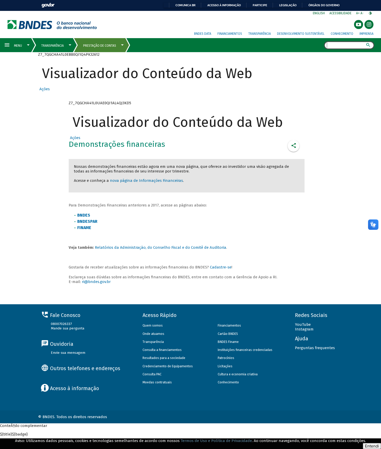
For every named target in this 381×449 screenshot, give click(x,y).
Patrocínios (226, 358)
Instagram (304, 329)
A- (362, 13)
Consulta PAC (152, 374)
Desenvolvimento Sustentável (300, 34)
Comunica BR (185, 5)
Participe (260, 5)
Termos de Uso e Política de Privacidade (216, 440)
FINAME (84, 227)
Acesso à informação (224, 5)
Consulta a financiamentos (162, 350)
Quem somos (153, 325)
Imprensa (366, 34)
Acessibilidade (340, 13)
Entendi (372, 446)
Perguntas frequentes (315, 348)
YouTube (303, 324)
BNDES (83, 215)
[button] (44, 89)
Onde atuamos (153, 334)
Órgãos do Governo (324, 5)
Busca (319, 45)
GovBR (47, 5)
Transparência (259, 34)
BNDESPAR (87, 221)
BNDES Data (202, 34)
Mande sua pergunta (67, 328)
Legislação (288, 5)
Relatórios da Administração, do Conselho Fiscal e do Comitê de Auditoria (160, 247)
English (319, 13)
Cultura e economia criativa (238, 374)
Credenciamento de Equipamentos (168, 366)
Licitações (225, 366)
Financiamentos (229, 34)
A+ (358, 13)
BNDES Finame (228, 342)
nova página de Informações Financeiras (146, 180)
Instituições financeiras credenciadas (245, 350)
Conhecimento (342, 34)
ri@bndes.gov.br (96, 281)
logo (52, 24)
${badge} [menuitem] (14, 434)
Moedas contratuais (157, 382)
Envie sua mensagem (68, 352)
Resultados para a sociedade (164, 358)
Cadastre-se (220, 267)
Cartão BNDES (228, 334)
